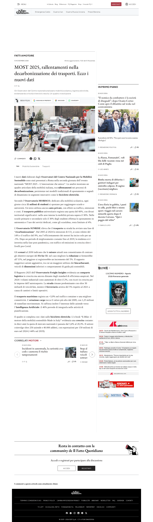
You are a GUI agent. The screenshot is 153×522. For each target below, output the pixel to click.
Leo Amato (103, 169)
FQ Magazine (72, 4)
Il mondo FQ (87, 4)
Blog (56, 4)
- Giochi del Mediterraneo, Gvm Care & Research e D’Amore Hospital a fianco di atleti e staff (117, 331)
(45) (137, 225)
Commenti (21, 159)
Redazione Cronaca (107, 194)
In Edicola (50, 4)
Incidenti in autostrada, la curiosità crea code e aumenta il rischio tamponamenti (42, 351)
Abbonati (116, 4)
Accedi (66, 468)
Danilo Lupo (104, 225)
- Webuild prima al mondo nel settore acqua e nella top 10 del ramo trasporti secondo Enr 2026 (118, 367)
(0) (75, 361)
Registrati (86, 468)
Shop (79, 4)
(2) (138, 169)
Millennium (62, 4)
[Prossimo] (92, 354)
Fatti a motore (24, 55)
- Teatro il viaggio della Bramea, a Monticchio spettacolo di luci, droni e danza (116, 337)
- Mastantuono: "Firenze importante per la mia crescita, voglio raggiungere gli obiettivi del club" (116, 356)
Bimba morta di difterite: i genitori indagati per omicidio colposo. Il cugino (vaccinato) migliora (111, 184)
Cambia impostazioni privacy (68, 500)
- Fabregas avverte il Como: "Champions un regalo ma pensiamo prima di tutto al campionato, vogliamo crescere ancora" (117, 349)
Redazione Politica (107, 147)
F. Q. (17, 86)
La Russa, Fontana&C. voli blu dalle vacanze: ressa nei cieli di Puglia (111, 160)
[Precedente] (17, 354)
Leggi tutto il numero (118, 311)
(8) (138, 147)
